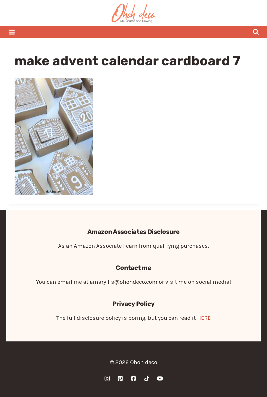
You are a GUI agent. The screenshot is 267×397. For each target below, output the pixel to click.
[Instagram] (107, 378)
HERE (204, 318)
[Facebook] (133, 378)
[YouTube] (160, 378)
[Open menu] (11, 32)
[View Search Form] (256, 32)
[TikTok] (147, 378)
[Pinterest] (120, 378)
